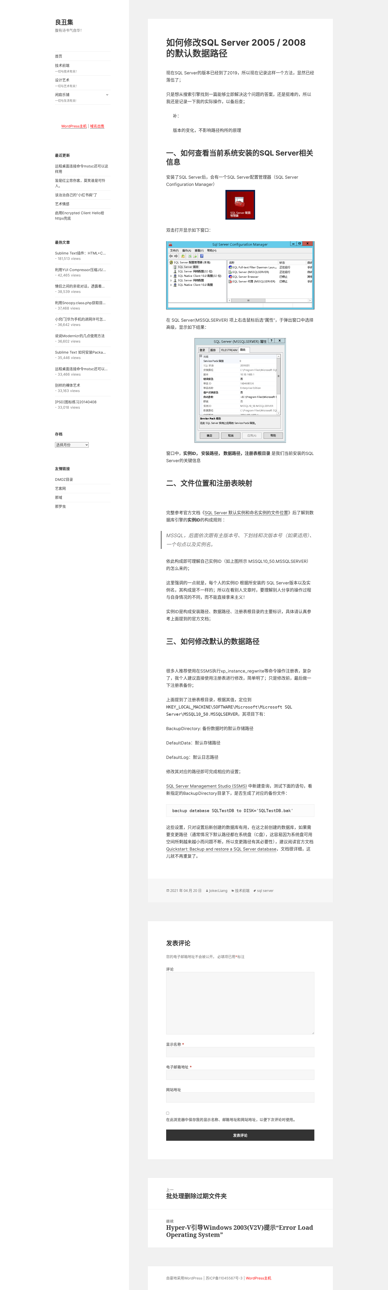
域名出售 (97, 126)
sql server (265, 890)
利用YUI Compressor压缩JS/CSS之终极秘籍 (81, 269)
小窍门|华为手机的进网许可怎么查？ (81, 319)
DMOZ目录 (64, 479)
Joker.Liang (218, 890)
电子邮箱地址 (179, 1067)
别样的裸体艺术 (67, 385)
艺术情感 (62, 204)
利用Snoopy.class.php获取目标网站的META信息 (81, 303)
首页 (58, 56)
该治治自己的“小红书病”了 (76, 195)
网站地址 (173, 1089)
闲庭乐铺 (65, 97)
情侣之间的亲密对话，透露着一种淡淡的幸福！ (81, 286)
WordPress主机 (74, 126)
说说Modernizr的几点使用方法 (80, 336)
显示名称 (175, 1044)
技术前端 (66, 68)
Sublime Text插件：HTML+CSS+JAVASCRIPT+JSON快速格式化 (81, 253)
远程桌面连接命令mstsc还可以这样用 (81, 369)
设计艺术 (66, 83)
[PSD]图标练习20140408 (76, 402)
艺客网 (60, 488)
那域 (58, 497)
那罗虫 (60, 506)
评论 (170, 969)
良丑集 (64, 22)
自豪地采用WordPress (184, 1278)
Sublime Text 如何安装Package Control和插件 (81, 352)
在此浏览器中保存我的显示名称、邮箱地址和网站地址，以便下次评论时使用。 (231, 1119)
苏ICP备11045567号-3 (224, 1278)
